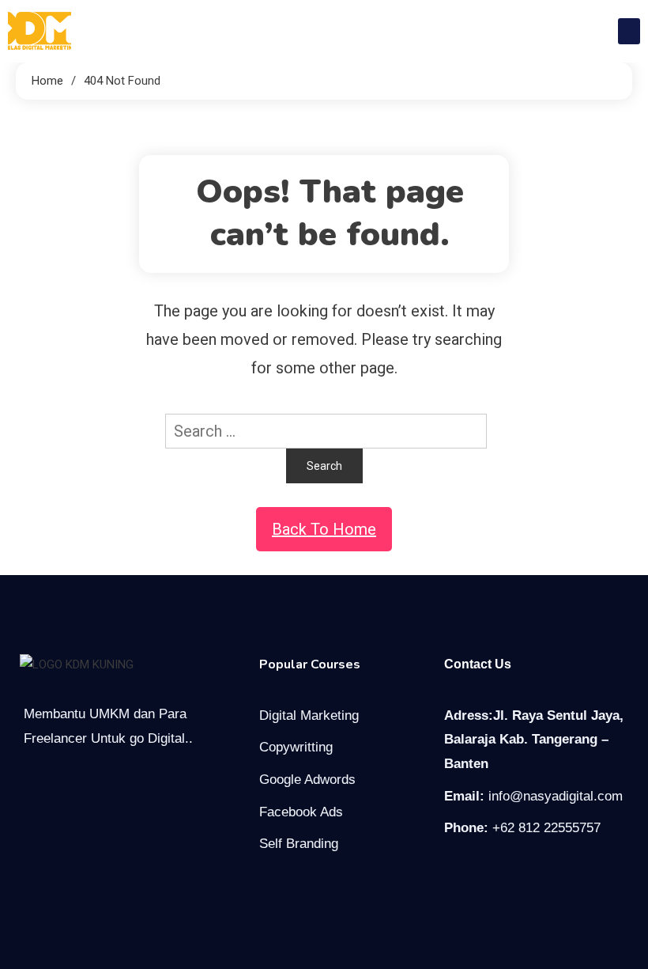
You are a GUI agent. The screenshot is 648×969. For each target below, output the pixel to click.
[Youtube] (519, 873)
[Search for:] (324, 429)
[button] (629, 31)
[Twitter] (486, 873)
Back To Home (324, 529)
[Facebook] (453, 873)
